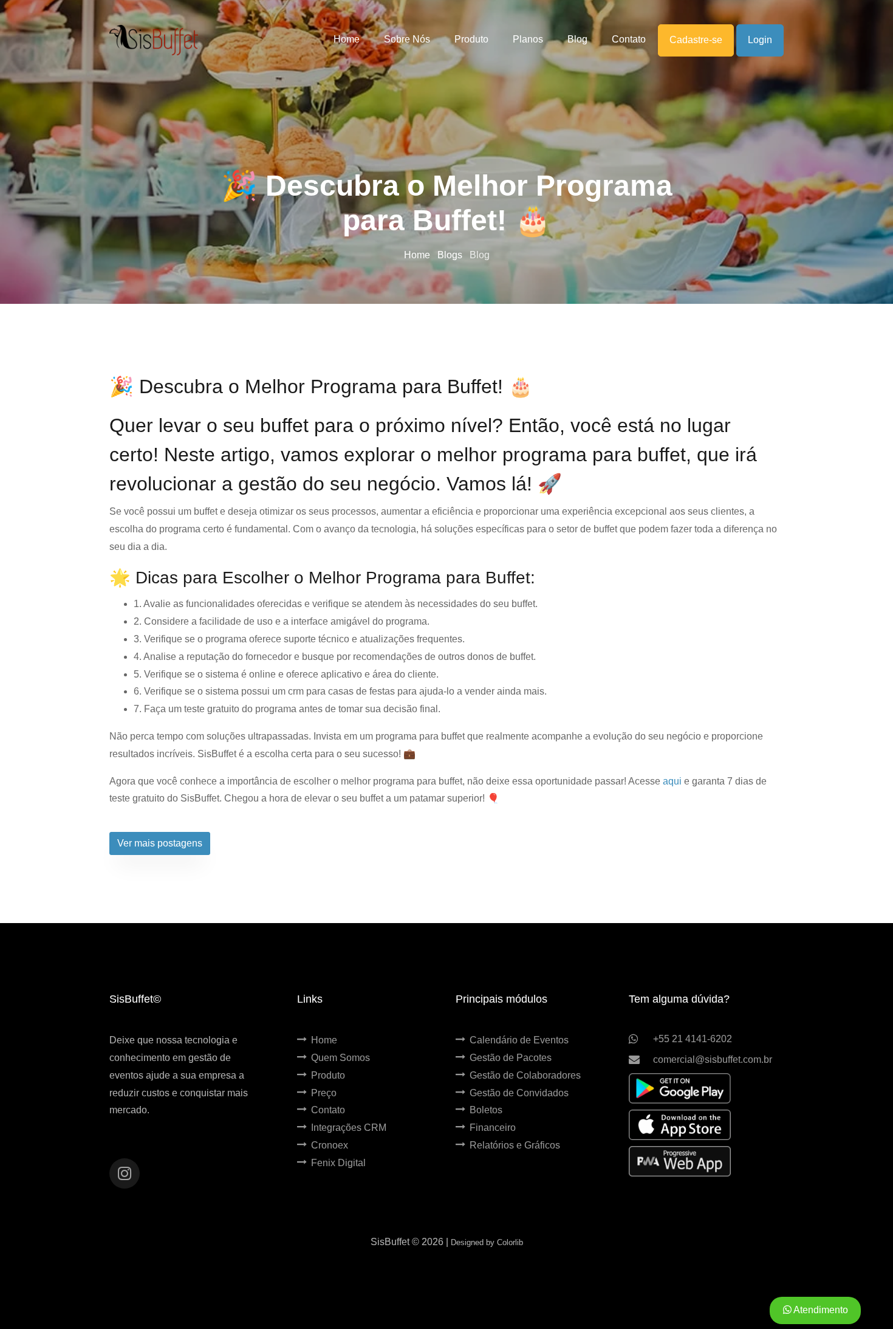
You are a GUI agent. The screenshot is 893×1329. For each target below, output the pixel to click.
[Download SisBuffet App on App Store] (680, 1125)
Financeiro (493, 1127)
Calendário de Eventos (519, 1040)
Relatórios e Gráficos (515, 1145)
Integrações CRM (348, 1127)
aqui (672, 781)
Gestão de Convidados (519, 1093)
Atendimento (820, 1310)
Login (760, 40)
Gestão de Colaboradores (525, 1075)
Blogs (451, 255)
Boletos (486, 1110)
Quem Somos (340, 1058)
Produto (328, 1075)
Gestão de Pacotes (511, 1058)
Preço (324, 1093)
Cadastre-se (695, 40)
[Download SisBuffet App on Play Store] (680, 1088)
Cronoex (329, 1145)
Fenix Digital (338, 1163)
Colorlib (510, 1242)
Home (418, 255)
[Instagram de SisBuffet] (124, 1173)
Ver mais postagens (159, 843)
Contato (328, 1110)
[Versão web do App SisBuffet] (680, 1161)
